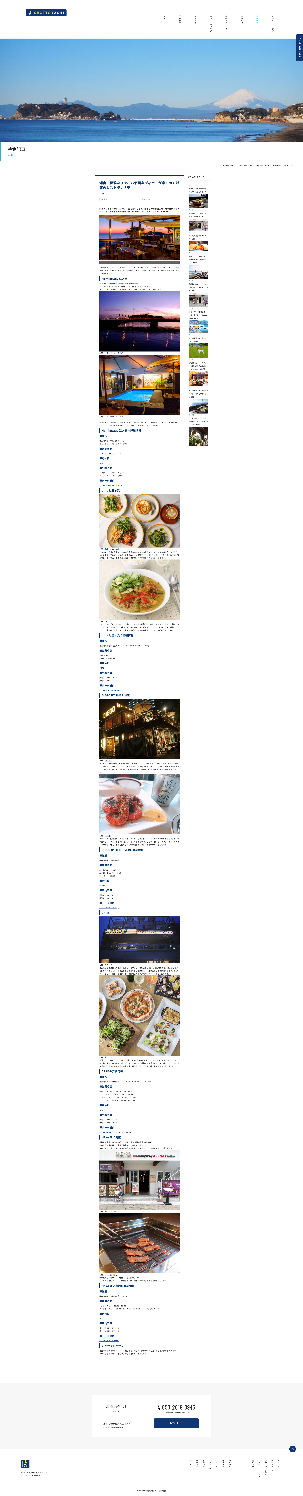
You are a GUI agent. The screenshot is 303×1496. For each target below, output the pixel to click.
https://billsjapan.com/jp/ (111, 690)
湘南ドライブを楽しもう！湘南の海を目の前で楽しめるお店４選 (198, 259)
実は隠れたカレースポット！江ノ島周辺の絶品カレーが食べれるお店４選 (198, 366)
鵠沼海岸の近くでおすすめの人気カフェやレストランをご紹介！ (198, 287)
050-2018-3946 (178, 1407)
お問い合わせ (176, 1423)
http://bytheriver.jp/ (109, 907)
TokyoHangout (112, 549)
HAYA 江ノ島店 (111, 1211)
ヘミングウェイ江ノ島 (114, 416)
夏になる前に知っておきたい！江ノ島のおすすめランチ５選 (198, 394)
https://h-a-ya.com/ (109, 1340)
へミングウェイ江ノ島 (114, 353)
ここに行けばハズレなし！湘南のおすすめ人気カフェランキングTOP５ (198, 422)
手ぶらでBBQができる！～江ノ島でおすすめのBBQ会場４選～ (198, 315)
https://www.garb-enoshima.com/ (115, 1132)
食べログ (108, 1057)
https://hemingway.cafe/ (111, 485)
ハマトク (108, 965)
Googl (108, 621)
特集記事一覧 (228, 166)
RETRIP (108, 760)
